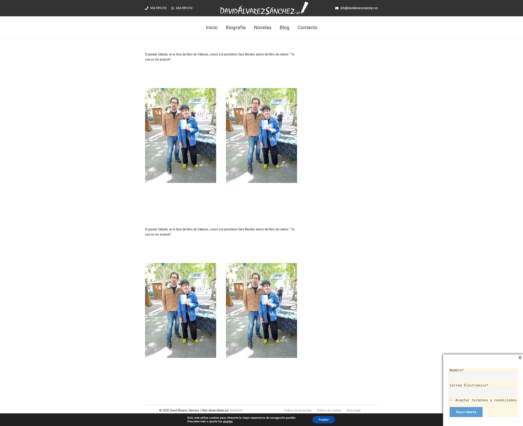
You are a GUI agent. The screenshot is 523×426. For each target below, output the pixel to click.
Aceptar (323, 420)
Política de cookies (329, 410)
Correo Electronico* (469, 385)
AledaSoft (236, 410)
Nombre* (457, 370)
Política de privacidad (298, 410)
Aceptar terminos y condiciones (486, 400)
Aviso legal (353, 410)
